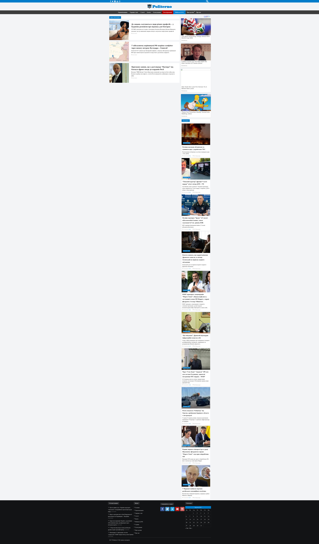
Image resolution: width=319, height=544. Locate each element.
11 (205, 516)
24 (201, 522)
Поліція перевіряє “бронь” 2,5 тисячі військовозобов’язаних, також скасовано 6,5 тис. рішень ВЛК (195, 220)
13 (186, 519)
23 (197, 522)
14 (190, 519)
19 (208, 519)
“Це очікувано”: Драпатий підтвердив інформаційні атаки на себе (195, 336)
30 (197, 525)
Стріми (137, 524)
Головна (137, 507)
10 (201, 516)
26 (208, 522)
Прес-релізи (190, 12)
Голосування (157, 12)
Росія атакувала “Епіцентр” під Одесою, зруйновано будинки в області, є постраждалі (195, 412)
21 (190, 522)
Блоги (149, 12)
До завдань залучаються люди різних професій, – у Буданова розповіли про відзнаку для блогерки (152, 25)
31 (201, 525)
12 (208, 516)
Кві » (190, 528)
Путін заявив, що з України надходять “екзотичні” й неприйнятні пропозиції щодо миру (120, 509)
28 (190, 525)
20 (186, 522)
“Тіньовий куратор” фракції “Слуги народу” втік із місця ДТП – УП (194, 182)
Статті (142, 12)
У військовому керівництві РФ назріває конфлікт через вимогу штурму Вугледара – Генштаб (152, 46)
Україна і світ (134, 12)
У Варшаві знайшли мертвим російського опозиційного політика (194, 490)
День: (115, 17)
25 (205, 522)
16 (197, 519)
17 (201, 519)
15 (194, 519)
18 (205, 519)
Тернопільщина (122, 12)
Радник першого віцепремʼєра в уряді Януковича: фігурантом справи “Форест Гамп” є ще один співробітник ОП (195, 452)
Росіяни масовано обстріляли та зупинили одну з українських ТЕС (193, 148)
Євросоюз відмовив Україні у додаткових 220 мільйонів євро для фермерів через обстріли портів (120, 523)
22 (194, 522)
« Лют (187, 528)
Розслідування (167, 12)
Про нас (198, 12)
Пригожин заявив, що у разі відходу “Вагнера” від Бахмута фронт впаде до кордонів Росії (152, 68)
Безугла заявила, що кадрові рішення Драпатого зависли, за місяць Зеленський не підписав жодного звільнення (195, 258)
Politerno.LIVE (179, 12)
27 (186, 525)
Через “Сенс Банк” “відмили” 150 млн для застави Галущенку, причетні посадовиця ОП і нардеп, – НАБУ (195, 374)
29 (194, 525)
